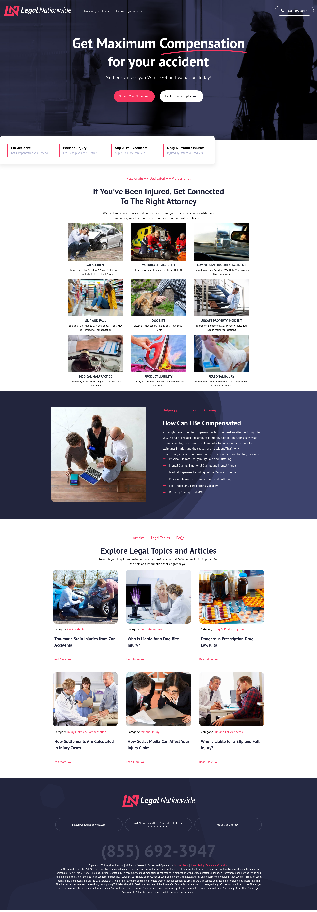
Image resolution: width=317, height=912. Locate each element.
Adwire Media (181, 865)
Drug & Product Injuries (185, 148)
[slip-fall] (95, 280)
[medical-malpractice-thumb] (95, 336)
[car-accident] (95, 224)
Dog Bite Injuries (151, 629)
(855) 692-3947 (297, 11)
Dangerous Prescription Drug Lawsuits (227, 642)
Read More (59, 659)
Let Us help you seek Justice (80, 153)
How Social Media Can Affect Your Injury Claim (158, 744)
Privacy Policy (197, 865)
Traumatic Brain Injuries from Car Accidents (84, 642)
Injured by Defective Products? (185, 153)
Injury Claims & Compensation (86, 732)
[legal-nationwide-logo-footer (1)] (37, 10)
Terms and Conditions (217, 865)
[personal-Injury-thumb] (221, 336)
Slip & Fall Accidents (131, 148)
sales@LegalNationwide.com (88, 824)
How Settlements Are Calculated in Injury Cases (84, 744)
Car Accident (21, 148)
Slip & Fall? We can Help (130, 153)
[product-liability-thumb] (158, 336)
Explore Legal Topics (178, 96)
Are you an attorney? (228, 824)
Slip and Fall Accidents (228, 732)
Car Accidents (75, 629)
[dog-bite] (158, 280)
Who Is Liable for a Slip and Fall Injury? (230, 744)
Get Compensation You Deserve (30, 153)
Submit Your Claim (131, 96)
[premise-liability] (221, 280)
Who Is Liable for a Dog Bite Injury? (153, 642)
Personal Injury (75, 148)
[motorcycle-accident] (158, 224)
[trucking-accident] (221, 224)
